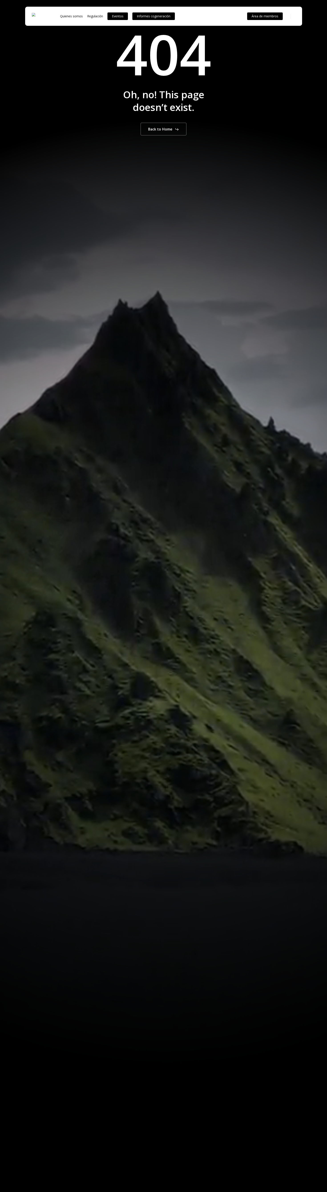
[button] (163, 129)
